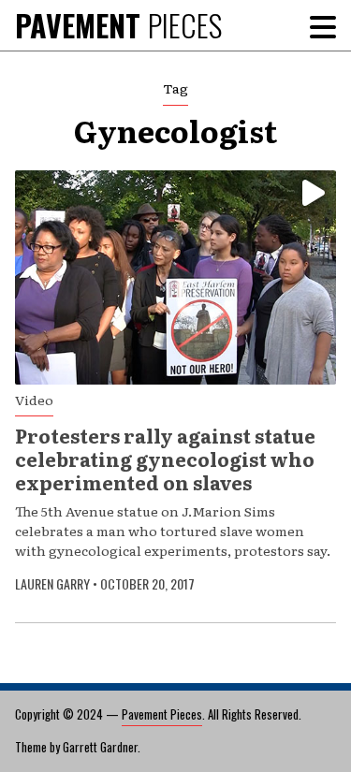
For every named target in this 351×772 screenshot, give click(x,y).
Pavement (118, 25)
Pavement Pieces (162, 714)
